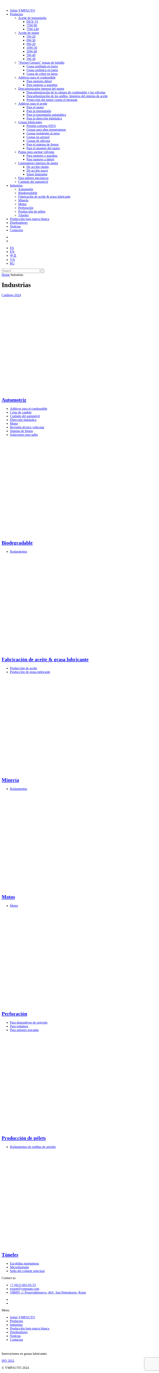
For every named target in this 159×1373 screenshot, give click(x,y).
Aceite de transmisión (32, 18)
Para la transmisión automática (46, 114)
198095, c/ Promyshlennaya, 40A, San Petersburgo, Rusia (48, 1292)
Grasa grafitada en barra (42, 66)
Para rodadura (19, 1026)
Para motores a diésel (40, 159)
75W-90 (31, 25)
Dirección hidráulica (23, 420)
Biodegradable (27, 193)
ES (12, 248)
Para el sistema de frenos (42, 144)
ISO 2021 (8, 1360)
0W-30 (30, 40)
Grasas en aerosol (37, 137)
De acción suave (37, 170)
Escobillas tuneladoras (24, 1263)
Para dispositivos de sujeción (28, 1022)
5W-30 (30, 59)
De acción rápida (37, 167)
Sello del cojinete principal (27, 1271)
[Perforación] (49, 1005)
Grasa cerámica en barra (42, 70)
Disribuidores (19, 222)
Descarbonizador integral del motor (41, 88)
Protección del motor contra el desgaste (51, 100)
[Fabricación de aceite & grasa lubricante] (49, 651)
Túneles (23, 215)
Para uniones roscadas (24, 1030)
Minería (23, 200)
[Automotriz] (49, 391)
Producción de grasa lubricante (30, 672)
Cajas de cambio (20, 412)
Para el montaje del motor (43, 148)
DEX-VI (32, 21)
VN (12, 259)
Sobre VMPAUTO (22, 10)
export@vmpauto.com (24, 1288)
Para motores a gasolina (41, 85)
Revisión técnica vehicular (27, 427)
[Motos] (49, 888)
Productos (16, 14)
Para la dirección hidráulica (44, 118)
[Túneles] (49, 1246)
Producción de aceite (23, 668)
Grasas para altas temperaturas (46, 129)
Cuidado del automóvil (33, 181)
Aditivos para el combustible (36, 77)
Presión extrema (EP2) (41, 126)
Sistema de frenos (21, 431)
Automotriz (25, 189)
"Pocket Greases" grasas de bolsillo (41, 62)
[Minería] (49, 771)
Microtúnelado (19, 1267)
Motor (14, 423)
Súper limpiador (36, 174)
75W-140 (32, 29)
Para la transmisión (38, 111)
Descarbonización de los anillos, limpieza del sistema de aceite (67, 96)
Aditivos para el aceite (32, 103)
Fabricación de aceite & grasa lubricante (44, 196)
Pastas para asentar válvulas (36, 152)
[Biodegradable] (49, 534)
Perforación (25, 208)
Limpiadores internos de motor (38, 163)
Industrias (16, 185)
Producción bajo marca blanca (29, 219)
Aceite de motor (28, 33)
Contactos (16, 230)
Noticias (15, 226)
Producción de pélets (31, 211)
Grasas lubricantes (30, 122)
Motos (22, 204)
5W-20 (30, 36)
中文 (13, 255)
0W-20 (30, 44)
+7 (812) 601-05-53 (23, 1285)
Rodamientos (18, 551)
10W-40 (31, 51)
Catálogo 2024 (11, 295)
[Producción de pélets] (49, 1129)
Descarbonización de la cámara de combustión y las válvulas (65, 92)
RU (12, 263)
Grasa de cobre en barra (42, 73)
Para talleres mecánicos (33, 178)
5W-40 (30, 55)
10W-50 (31, 47)
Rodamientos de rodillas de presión (33, 1147)
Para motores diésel (39, 81)
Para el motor (35, 107)
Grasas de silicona (38, 141)
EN (12, 251)
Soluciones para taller (24, 434)
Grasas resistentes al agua (43, 133)
